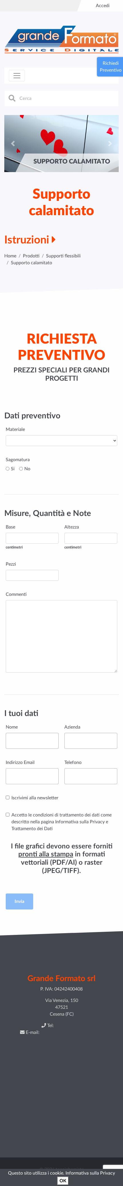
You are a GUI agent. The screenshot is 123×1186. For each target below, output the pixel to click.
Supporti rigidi (61, 1094)
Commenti (16, 594)
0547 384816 (68, 1025)
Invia (19, 901)
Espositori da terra (61, 1114)
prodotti (61, 1056)
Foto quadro (61, 1128)
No (27, 469)
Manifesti (61, 1135)
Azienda (72, 727)
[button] (12, 143)
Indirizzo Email (20, 762)
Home (10, 256)
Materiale (15, 429)
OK (62, 1181)
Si (13, 469)
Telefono (73, 762)
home (61, 1049)
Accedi (103, 5)
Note (62, 1077)
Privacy (61, 1070)
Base (10, 527)
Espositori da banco (61, 1108)
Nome (12, 727)
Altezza (71, 527)
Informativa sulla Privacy (90, 1173)
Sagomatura (18, 459)
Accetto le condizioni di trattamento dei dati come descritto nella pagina (61, 822)
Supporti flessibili (63, 256)
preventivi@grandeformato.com (71, 1032)
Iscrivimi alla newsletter (34, 798)
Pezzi (11, 564)
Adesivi (61, 1101)
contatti (62, 1063)
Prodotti (31, 256)
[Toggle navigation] (17, 75)
